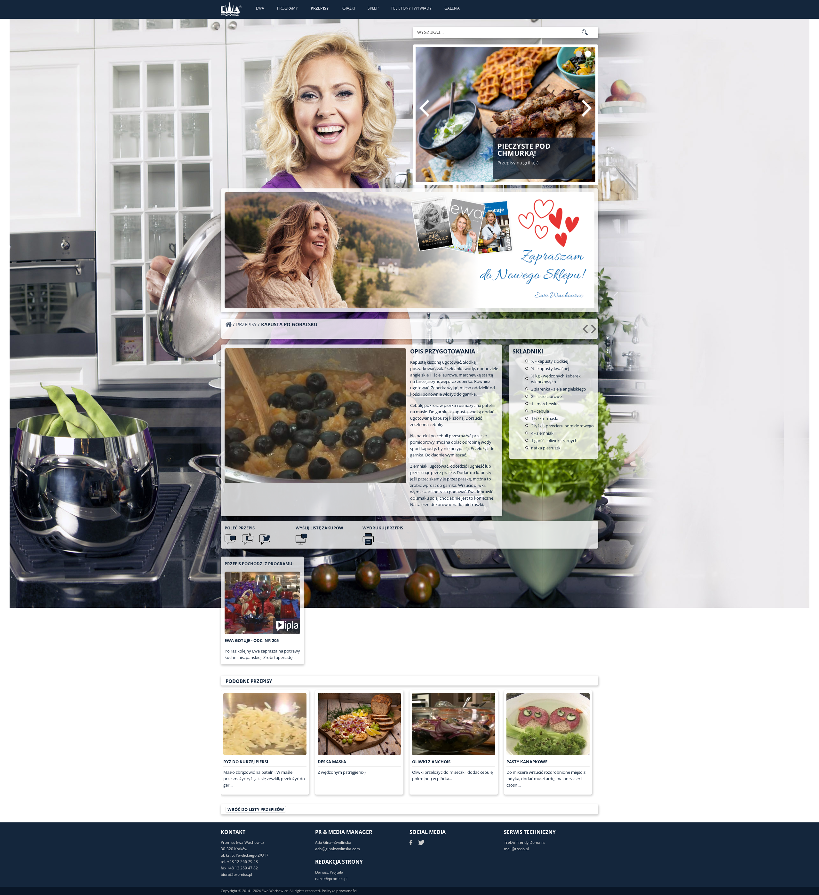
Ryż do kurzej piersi (245, 761)
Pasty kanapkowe (526, 761)
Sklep (373, 8)
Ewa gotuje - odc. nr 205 (252, 640)
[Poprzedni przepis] (586, 331)
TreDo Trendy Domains (524, 842)
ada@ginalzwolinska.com (337, 848)
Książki (348, 8)
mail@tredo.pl (516, 848)
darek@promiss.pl (331, 878)
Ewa (260, 8)
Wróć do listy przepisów (255, 809)
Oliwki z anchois (431, 761)
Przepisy (320, 8)
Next (586, 108)
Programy (287, 8)
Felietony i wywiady (411, 8)
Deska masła (332, 761)
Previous (424, 108)
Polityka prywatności (339, 890)
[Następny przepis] (594, 331)
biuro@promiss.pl (236, 874)
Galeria (452, 8)
